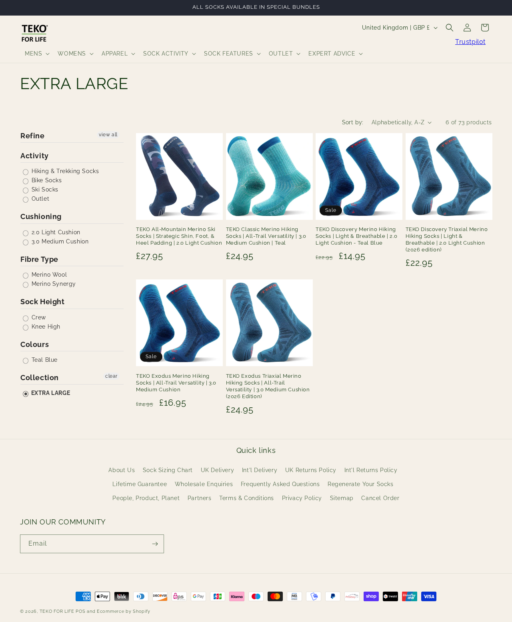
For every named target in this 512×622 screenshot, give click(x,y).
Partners (200, 498)
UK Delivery (217, 469)
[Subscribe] (155, 543)
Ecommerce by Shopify (123, 611)
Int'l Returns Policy (371, 469)
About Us (121, 469)
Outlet (39, 198)
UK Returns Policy (310, 469)
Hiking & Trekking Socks (64, 171)
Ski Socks (44, 189)
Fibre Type (39, 259)
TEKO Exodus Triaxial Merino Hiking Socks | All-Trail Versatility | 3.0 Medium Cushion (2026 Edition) (268, 386)
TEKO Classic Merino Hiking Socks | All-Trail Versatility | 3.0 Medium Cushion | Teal (266, 236)
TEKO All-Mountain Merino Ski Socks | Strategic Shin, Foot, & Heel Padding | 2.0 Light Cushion (179, 236)
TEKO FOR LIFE (57, 611)
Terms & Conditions (246, 498)
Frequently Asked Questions (280, 484)
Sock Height (42, 301)
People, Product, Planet (146, 498)
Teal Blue (44, 360)
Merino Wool (48, 274)
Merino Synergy (53, 284)
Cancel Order (380, 498)
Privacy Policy (302, 498)
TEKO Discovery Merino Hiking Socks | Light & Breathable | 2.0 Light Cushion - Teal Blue (356, 236)
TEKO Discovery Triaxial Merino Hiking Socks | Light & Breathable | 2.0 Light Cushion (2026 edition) (447, 239)
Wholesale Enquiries (204, 484)
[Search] (449, 27)
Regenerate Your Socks (361, 484)
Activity (34, 156)
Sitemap (342, 498)
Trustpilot (470, 42)
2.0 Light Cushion (55, 232)
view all (108, 135)
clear (111, 376)
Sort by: (353, 122)
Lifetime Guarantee (139, 484)
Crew (38, 317)
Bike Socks (46, 180)
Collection (39, 377)
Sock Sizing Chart (168, 469)
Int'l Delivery (259, 469)
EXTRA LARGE (50, 393)
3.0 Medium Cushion (59, 241)
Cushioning (41, 216)
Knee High (45, 326)
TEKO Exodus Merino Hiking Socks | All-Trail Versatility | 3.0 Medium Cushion (176, 383)
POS (80, 611)
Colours (34, 344)
